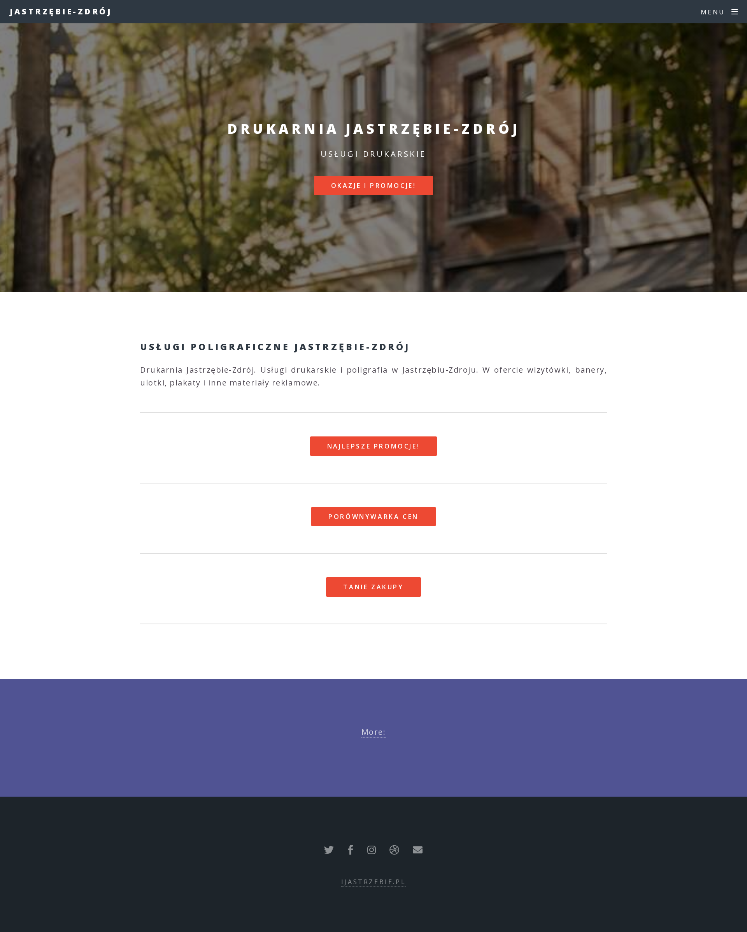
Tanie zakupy (373, 587)
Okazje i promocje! (373, 185)
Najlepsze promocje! (373, 446)
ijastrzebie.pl (373, 882)
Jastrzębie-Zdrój (61, 11)
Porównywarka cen (373, 516)
